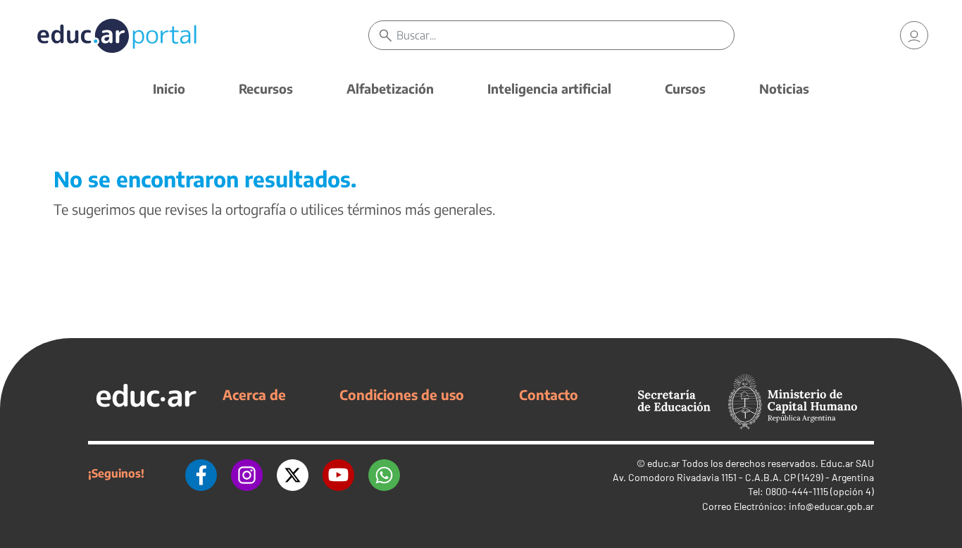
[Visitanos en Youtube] (338, 473)
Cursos (685, 88)
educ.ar (663, 463)
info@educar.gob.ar (831, 506)
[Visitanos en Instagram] (247, 473)
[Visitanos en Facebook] (201, 473)
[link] (914, 35)
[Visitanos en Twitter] (292, 473)
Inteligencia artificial (549, 88)
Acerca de (254, 394)
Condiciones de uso (401, 394)
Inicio (169, 88)
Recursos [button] (266, 88)
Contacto (548, 394)
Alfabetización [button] (390, 88)
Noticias (784, 88)
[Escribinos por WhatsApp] (384, 473)
